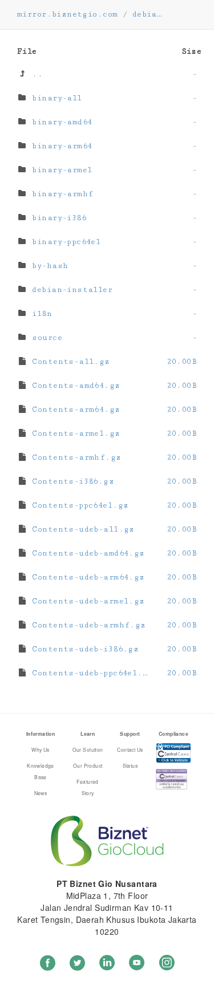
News (40, 792)
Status (130, 765)
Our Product (88, 765)
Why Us (40, 749)
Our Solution (87, 749)
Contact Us (130, 749)
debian (147, 14)
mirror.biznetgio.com (67, 14)
